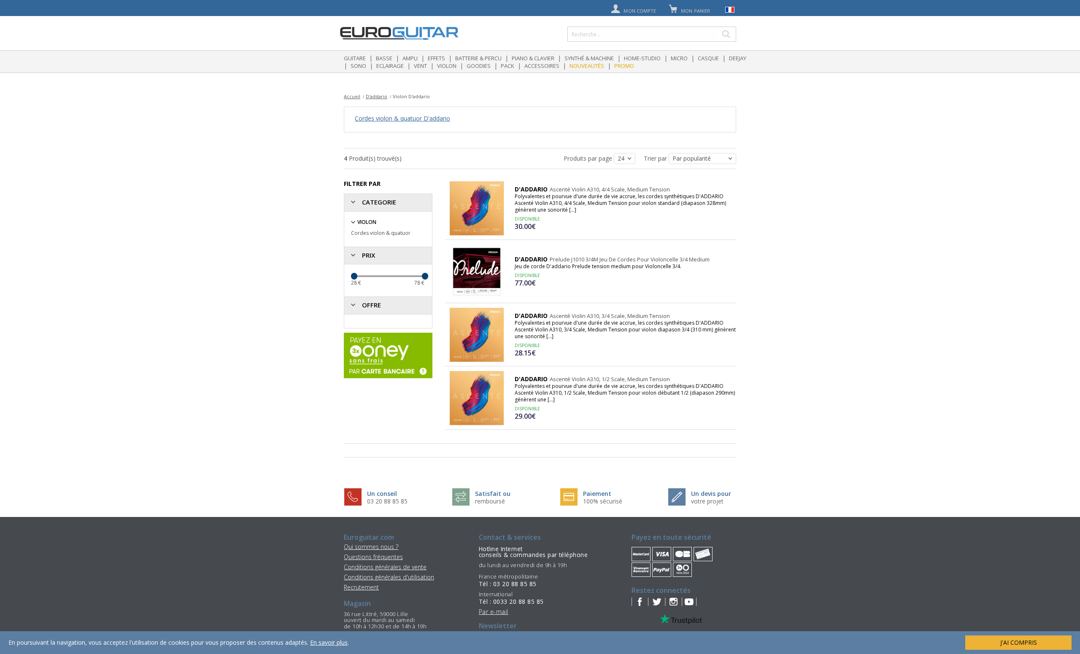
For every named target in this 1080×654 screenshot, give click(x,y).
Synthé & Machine (589, 58)
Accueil (352, 96)
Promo (624, 66)
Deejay (737, 58)
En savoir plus (329, 642)
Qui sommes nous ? (371, 547)
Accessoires (541, 66)
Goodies (479, 66)
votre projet (707, 501)
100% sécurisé (602, 501)
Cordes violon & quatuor (380, 233)
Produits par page (589, 158)
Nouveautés (587, 66)
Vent (420, 66)
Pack (507, 66)
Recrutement (361, 587)
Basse (384, 58)
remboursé (490, 501)
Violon (446, 66)
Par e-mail (493, 612)
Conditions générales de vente (385, 567)
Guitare (355, 58)
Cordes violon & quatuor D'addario (402, 118)
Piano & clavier (533, 58)
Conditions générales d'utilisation (389, 577)
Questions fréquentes (373, 557)
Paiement (597, 494)
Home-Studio (642, 58)
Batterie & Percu (478, 58)
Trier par (656, 158)
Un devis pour (711, 494)
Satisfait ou (492, 494)
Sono (358, 66)
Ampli (410, 58)
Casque (708, 58)
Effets (436, 58)
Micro (679, 58)
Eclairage (390, 66)
